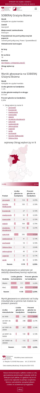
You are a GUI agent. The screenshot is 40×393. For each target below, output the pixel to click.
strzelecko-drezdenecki (16, 119)
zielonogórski (13, 126)
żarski (10, 131)
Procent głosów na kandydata (31, 193)
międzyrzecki (13, 112)
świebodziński (13, 124)
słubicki (11, 117)
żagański (11, 129)
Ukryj (20, 389)
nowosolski (12, 115)
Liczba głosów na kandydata (18, 193)
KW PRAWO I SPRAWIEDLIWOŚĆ (13, 63)
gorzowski (12, 108)
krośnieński (12, 110)
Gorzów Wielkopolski (15, 136)
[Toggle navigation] (36, 9)
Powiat (5, 196)
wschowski (12, 133)
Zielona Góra (13, 138)
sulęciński (11, 122)
